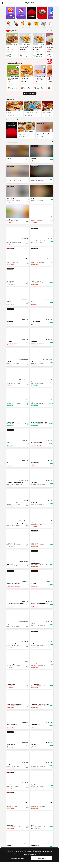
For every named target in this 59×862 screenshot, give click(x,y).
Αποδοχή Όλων (41, 858)
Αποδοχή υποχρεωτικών (29, 854)
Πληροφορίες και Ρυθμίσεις (17, 858)
